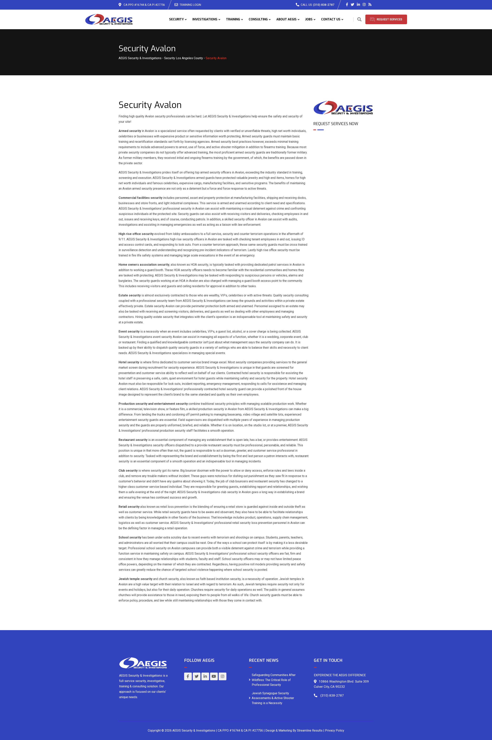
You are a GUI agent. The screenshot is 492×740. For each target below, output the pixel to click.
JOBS (308, 19)
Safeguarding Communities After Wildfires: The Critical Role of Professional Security (274, 680)
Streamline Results (309, 730)
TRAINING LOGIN (190, 5)
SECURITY (176, 19)
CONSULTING (258, 19)
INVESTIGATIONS (204, 19)
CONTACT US (330, 19)
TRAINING (233, 19)
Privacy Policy (334, 730)
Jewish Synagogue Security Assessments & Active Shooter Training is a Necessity (273, 698)
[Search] (359, 19)
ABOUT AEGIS (286, 19)
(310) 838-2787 (323, 5)
